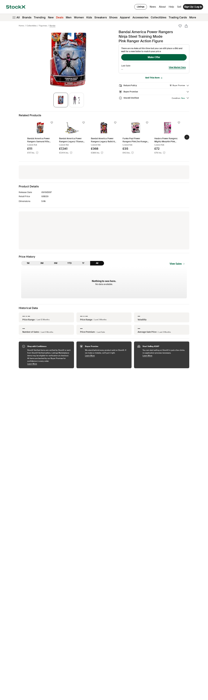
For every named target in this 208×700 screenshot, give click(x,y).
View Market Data (177, 67)
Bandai (52, 25)
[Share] (186, 26)
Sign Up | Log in (193, 6)
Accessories (140, 17)
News (153, 6)
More (192, 17)
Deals (59, 17)
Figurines (43, 25)
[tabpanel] (68, 60)
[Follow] (52, 123)
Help (171, 6)
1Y (83, 263)
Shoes (113, 17)
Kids (89, 17)
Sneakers (100, 17)
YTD (69, 263)
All (18, 17)
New (51, 17)
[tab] (60, 100)
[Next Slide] (186, 137)
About (163, 7)
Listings (140, 6)
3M (41, 263)
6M (55, 263)
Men (69, 17)
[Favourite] (180, 26)
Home (21, 25)
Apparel (125, 17)
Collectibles (158, 17)
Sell (179, 6)
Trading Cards (178, 17)
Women (79, 17)
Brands (26, 17)
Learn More (49, 363)
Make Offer (154, 57)
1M (28, 263)
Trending (40, 17)
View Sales (176, 263)
